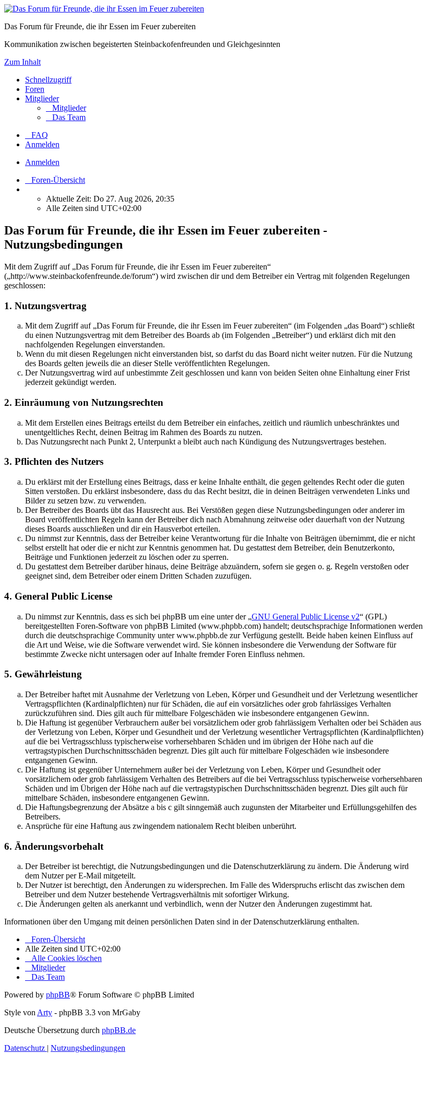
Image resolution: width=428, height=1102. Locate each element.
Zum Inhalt (22, 61)
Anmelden (42, 162)
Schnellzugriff (48, 79)
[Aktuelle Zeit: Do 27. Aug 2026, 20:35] (28, 189)
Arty (44, 1012)
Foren (34, 89)
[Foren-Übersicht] (104, 8)
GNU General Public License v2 (306, 616)
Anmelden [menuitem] (42, 144)
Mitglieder (42, 98)
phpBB (58, 994)
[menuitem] (66, 107)
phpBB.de (119, 1030)
